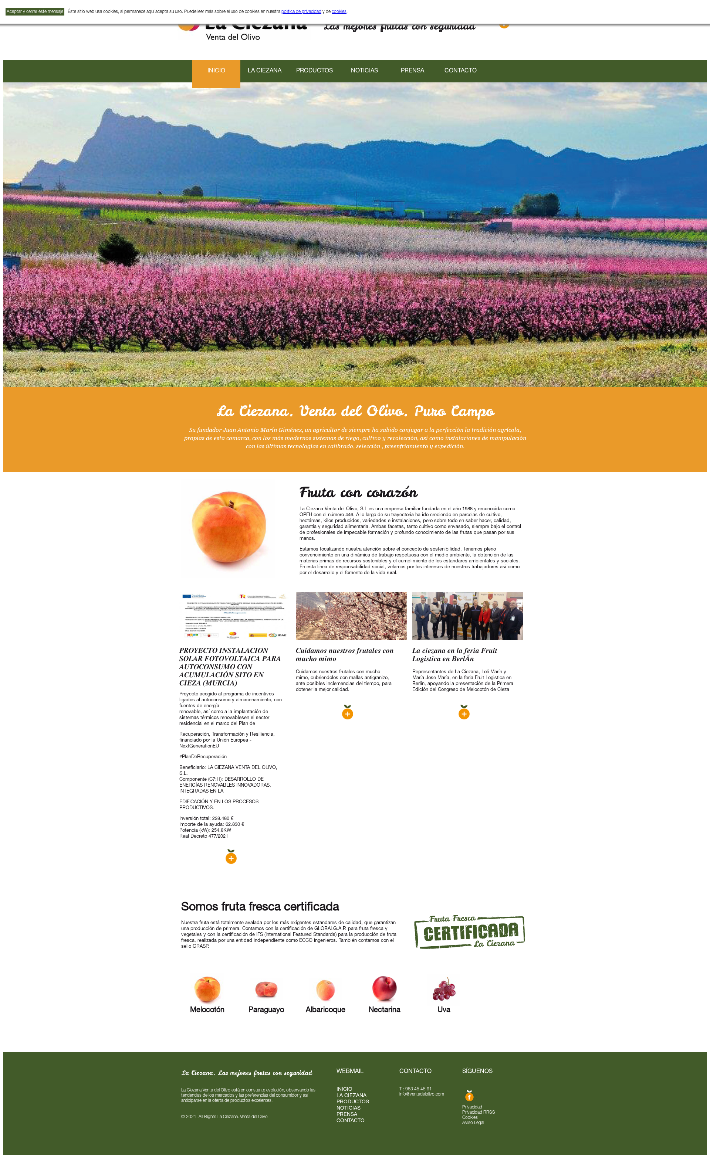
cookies (339, 12)
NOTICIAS (364, 71)
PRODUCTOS (314, 71)
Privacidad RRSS (478, 1112)
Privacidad (472, 1107)
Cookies (470, 1118)
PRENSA (412, 71)
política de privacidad (301, 12)
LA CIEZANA (264, 71)
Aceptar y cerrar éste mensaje (35, 12)
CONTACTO (460, 71)
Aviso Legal (473, 1123)
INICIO (344, 1089)
